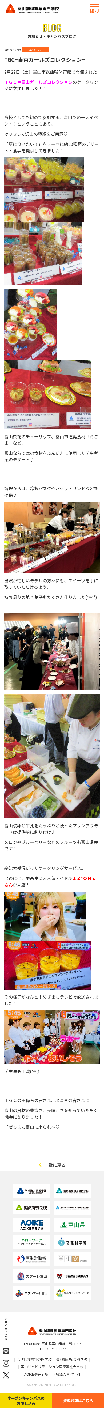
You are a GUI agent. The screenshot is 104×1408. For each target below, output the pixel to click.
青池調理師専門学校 (71, 1359)
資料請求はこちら (78, 1400)
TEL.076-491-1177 (52, 1348)
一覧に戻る (55, 1165)
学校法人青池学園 (66, 1374)
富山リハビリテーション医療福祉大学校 (52, 1366)
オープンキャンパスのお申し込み (26, 1400)
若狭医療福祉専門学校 (34, 1359)
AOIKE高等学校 (36, 1374)
